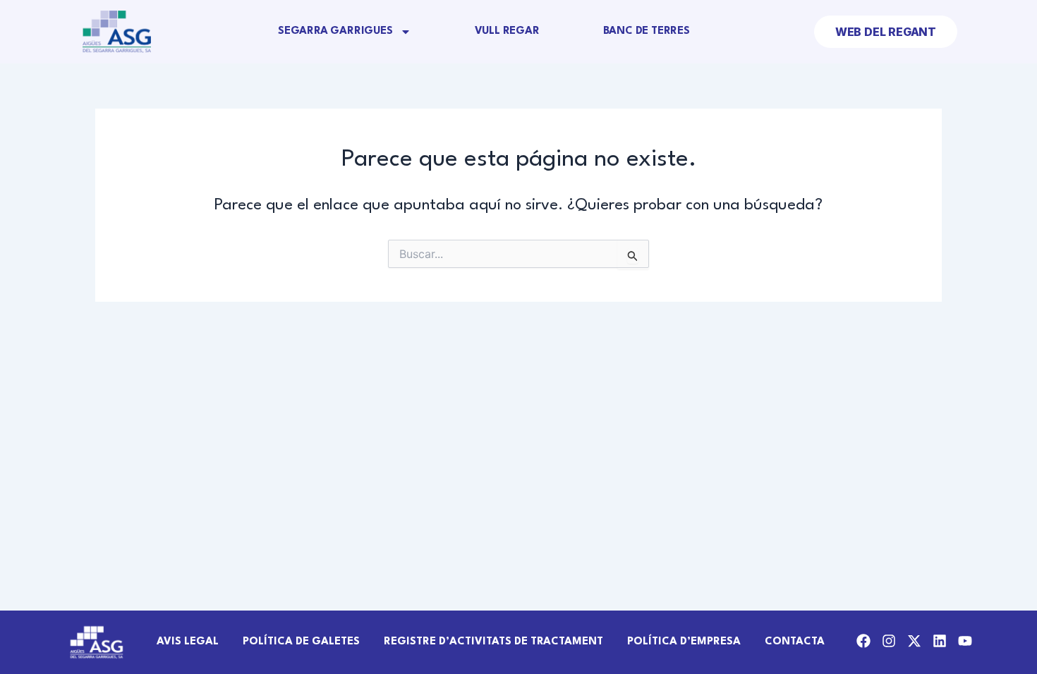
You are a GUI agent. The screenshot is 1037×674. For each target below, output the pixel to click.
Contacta (795, 642)
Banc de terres (646, 31)
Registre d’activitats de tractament (493, 642)
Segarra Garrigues (335, 31)
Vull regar (507, 31)
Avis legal (188, 642)
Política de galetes (301, 642)
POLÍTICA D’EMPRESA (684, 642)
